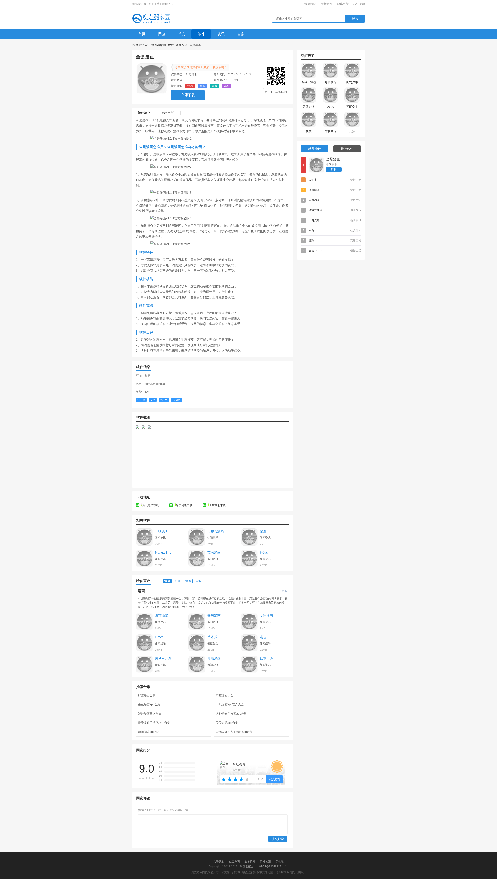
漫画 (141, 591)
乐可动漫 (161, 616)
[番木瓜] (196, 642)
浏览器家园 (158, 45)
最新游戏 (310, 3)
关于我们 (218, 861)
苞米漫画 (214, 552)
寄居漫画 (214, 616)
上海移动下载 (217, 505)
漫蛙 (263, 637)
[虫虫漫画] (196, 664)
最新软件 (326, 3)
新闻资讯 (181, 45)
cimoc (159, 637)
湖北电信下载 (150, 505)
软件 (201, 34)
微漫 (263, 531)
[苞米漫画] (196, 558)
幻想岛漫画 (215, 531)
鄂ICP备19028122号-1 (273, 866)
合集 (240, 34)
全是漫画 (333, 159)
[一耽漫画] (144, 537)
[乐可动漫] (144, 621)
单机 (181, 34)
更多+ (285, 591)
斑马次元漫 (163, 658)
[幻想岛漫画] (196, 537)
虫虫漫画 (214, 658)
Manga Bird (163, 552)
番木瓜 (212, 637)
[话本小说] (249, 664)
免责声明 (234, 861)
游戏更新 (343, 3)
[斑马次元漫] (144, 664)
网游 (161, 34)
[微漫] (249, 537)
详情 (334, 169)
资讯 (221, 34)
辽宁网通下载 (184, 505)
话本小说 (266, 658)
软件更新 (359, 3)
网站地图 (265, 861)
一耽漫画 (161, 531)
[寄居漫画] (196, 621)
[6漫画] (249, 558)
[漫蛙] (249, 642)
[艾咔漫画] (249, 621)
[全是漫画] (316, 165)
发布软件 (249, 861)
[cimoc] (144, 642)
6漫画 (264, 552)
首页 (141, 34)
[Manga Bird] (144, 558)
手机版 (279, 861)
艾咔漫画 (266, 616)
